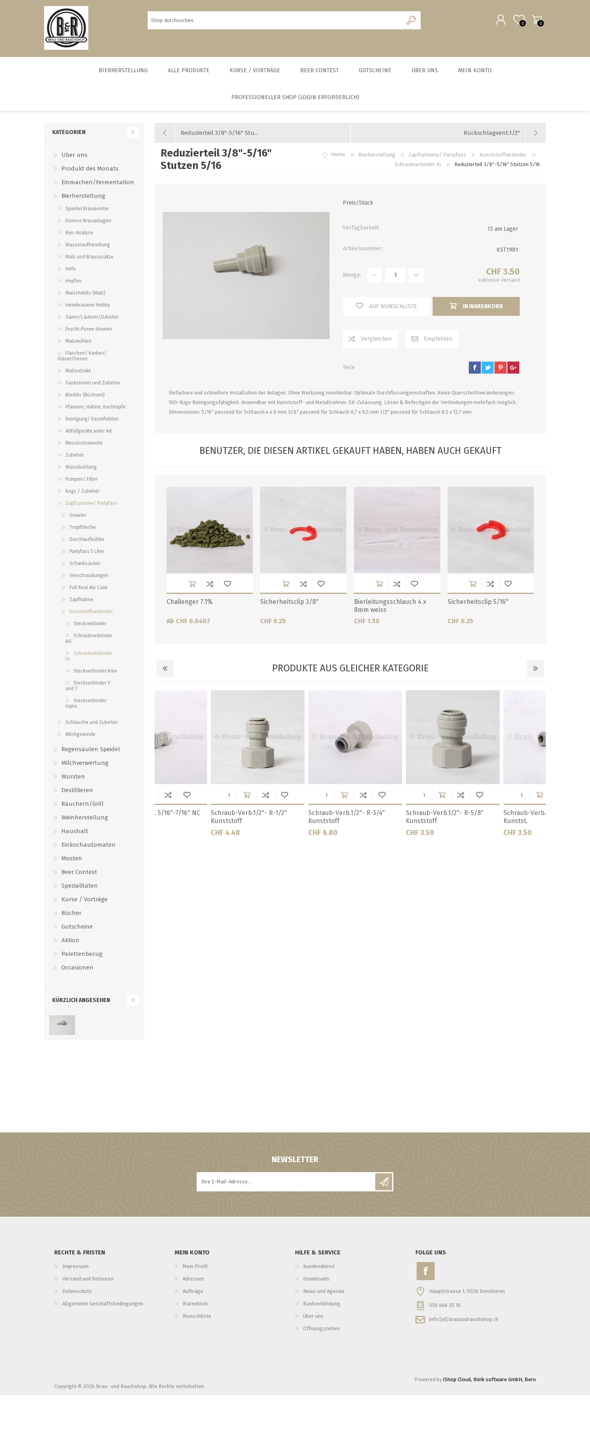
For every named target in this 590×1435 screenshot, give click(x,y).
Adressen (193, 1279)
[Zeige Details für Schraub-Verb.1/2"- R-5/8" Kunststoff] (301, 737)
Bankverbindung (321, 1304)
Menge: (352, 275)
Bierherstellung (83, 195)
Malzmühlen (78, 341)
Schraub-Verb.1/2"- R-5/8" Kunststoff (293, 817)
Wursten (73, 776)
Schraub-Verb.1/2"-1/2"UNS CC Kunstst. (396, 817)
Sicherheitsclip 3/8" (289, 602)
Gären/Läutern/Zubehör (92, 317)
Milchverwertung (84, 762)
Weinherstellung (84, 817)
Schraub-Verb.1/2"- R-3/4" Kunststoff (195, 817)
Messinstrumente (84, 443)
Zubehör (74, 455)
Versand (510, 280)
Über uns (74, 155)
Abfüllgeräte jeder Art (88, 431)
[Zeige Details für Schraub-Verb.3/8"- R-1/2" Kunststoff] (496, 737)
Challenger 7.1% (190, 602)
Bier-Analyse (79, 233)
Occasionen (77, 967)
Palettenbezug (81, 953)
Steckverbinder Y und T (87, 685)
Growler (77, 515)
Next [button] (535, 668)
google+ (513, 368)
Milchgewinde (80, 734)
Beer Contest (79, 872)
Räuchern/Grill (82, 803)
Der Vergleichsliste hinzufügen (210, 584)
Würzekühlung (81, 467)
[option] (203, 766)
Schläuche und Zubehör (91, 722)
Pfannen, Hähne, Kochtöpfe (95, 407)
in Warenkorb (192, 584)
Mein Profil (195, 1266)
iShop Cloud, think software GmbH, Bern (489, 1379)
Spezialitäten (79, 885)
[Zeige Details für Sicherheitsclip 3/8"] (303, 530)
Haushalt (74, 831)
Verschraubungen (88, 575)
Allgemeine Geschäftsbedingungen (102, 1304)
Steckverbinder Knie (95, 671)
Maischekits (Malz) (85, 293)
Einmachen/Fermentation (97, 182)
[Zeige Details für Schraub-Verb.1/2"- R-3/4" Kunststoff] (203, 737)
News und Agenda (323, 1291)
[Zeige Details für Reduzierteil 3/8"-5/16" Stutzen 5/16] (62, 1025)
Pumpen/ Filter (81, 479)
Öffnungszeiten (321, 1328)
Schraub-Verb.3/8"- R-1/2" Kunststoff (488, 817)
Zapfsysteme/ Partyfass (91, 503)
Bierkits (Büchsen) (85, 395)
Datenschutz (77, 1291)
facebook (475, 368)
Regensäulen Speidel (90, 749)
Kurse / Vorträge (84, 899)
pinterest (500, 368)
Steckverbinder (89, 623)
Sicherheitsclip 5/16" (478, 602)
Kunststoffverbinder (91, 611)
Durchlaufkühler (86, 539)
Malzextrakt (78, 371)
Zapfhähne (81, 599)
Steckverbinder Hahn (85, 703)
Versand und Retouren (88, 1279)
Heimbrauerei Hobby (87, 305)
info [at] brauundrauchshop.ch (463, 1319)
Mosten (71, 858)
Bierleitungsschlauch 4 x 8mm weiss (390, 606)
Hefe (70, 269)
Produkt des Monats (89, 168)
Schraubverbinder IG (88, 656)
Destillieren (77, 790)
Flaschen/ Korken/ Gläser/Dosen (81, 356)
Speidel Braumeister (87, 208)
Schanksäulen (84, 563)
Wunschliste (227, 584)
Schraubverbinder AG (88, 638)
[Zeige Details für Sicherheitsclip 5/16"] (491, 530)
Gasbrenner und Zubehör (92, 383)
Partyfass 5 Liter (86, 551)
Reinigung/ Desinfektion (92, 419)
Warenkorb (537, 19)
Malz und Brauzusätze (89, 257)
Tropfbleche (82, 527)
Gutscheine (77, 926)
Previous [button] (165, 668)
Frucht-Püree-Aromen (88, 329)
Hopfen (73, 281)
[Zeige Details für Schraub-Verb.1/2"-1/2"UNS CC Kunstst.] (399, 737)
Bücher (71, 913)
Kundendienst (319, 1266)
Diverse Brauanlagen (88, 221)
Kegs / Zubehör (82, 491)
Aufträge (193, 1291)
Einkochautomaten (88, 844)
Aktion (70, 940)
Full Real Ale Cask (88, 587)
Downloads (316, 1279)
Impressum (75, 1266)
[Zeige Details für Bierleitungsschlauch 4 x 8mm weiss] (397, 530)
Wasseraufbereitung (87, 245)
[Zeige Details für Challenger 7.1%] (210, 530)
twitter (488, 368)
